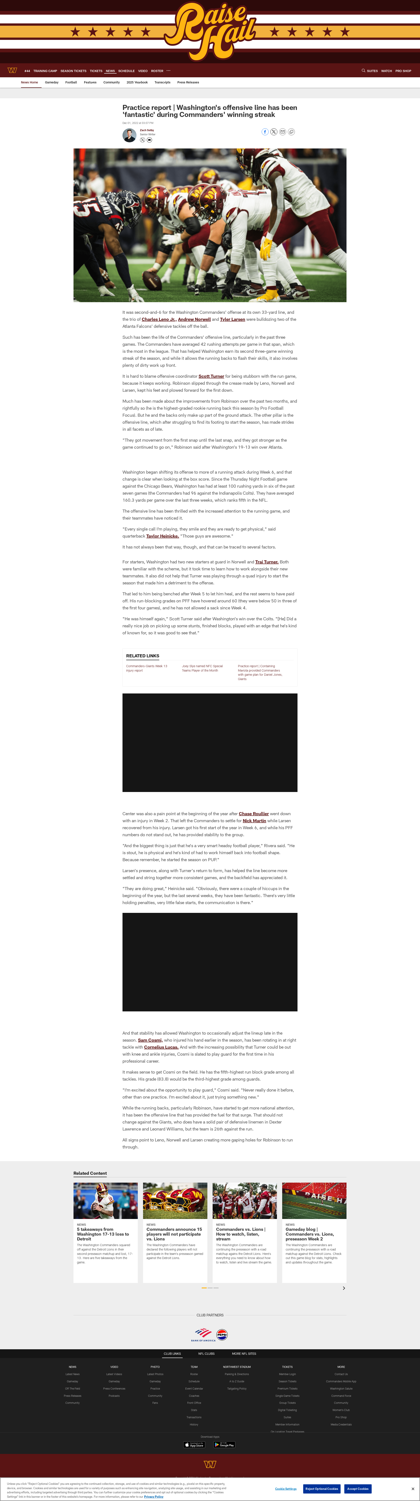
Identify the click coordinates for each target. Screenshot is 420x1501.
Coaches (194, 1395)
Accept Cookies (358, 1488)
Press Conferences (114, 1388)
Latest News (73, 1374)
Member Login (287, 1374)
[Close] (413, 1489)
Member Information (287, 1424)
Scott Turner (211, 376)
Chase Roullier (254, 813)
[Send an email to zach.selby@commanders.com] (149, 140)
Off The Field (72, 1388)
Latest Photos (155, 1374)
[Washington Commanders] (210, 1465)
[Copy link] (291, 132)
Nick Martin (254, 820)
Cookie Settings (286, 1488)
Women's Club (341, 1409)
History (194, 1424)
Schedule (194, 1381)
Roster (194, 1374)
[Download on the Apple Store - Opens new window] (194, 1445)
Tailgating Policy (237, 1388)
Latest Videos (114, 1374)
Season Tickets (287, 1381)
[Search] (363, 70)
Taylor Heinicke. (162, 535)
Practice (155, 1388)
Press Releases (72, 1395)
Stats (194, 1409)
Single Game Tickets (287, 1395)
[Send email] (282, 134)
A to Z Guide (236, 1381)
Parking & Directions (237, 1374)
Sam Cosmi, (150, 1039)
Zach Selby (147, 130)
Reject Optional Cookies (322, 1488)
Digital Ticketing (287, 1409)
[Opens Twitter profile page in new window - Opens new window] (142, 140)
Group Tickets (287, 1402)
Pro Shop (341, 1417)
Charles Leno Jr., (159, 319)
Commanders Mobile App (341, 1381)
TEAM (194, 1366)
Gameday (72, 1381)
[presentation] (344, 1288)
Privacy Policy (153, 1496)
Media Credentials (341, 1424)
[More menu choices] (168, 70)
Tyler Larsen (232, 319)
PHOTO (155, 1366)
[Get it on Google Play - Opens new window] (224, 1446)
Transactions (194, 1417)
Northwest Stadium (237, 1366)
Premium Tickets (288, 1388)
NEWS (72, 1366)
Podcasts (114, 1395)
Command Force (341, 1395)
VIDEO (114, 1366)
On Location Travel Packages (287, 1431)
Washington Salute (341, 1388)
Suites (287, 1417)
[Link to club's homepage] (12, 70)
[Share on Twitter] (273, 134)
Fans (155, 1402)
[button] (210, 742)
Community (72, 1402)
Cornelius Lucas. (161, 1046)
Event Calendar (194, 1388)
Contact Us (341, 1374)
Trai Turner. (267, 561)
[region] (210, 1489)
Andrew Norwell (194, 319)
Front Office (194, 1402)
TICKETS (287, 1366)
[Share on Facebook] (265, 134)
